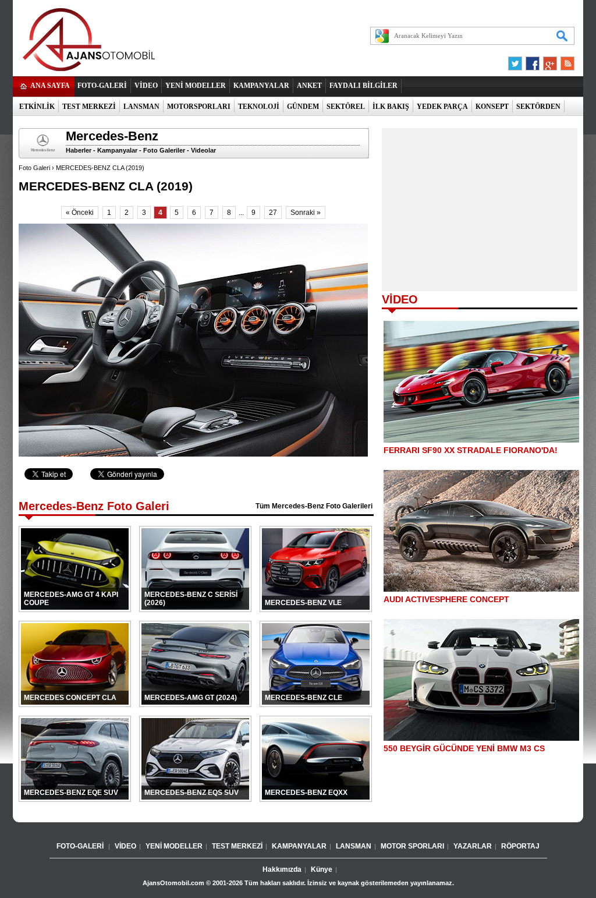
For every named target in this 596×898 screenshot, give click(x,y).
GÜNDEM (303, 106)
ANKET (309, 86)
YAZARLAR (472, 846)
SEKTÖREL (346, 106)
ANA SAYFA (50, 86)
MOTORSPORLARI (198, 106)
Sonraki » (305, 212)
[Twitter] (516, 60)
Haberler (78, 150)
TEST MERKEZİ (89, 106)
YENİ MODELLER (195, 86)
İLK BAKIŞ (390, 106)
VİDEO (146, 86)
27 (273, 212)
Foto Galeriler (164, 150)
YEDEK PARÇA (442, 106)
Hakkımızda (281, 869)
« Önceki (80, 212)
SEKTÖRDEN (538, 106)
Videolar (203, 150)
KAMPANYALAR (261, 86)
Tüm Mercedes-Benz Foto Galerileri (314, 506)
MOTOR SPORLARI (412, 846)
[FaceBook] (532, 60)
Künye (321, 869)
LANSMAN (141, 106)
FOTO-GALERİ (102, 86)
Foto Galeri (34, 167)
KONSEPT (492, 106)
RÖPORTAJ (520, 846)
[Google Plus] (548, 60)
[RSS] (564, 60)
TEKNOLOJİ (258, 106)
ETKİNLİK (37, 106)
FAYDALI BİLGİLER (363, 86)
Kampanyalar (117, 150)
